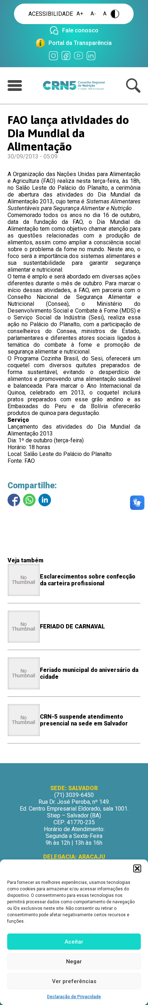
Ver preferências (74, 981)
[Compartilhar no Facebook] (14, 500)
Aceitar (74, 942)
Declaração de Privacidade (74, 996)
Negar (74, 961)
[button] (137, 868)
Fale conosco (80, 30)
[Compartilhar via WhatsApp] (29, 500)
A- (93, 14)
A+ (80, 14)
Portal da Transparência (80, 43)
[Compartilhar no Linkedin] (44, 500)
